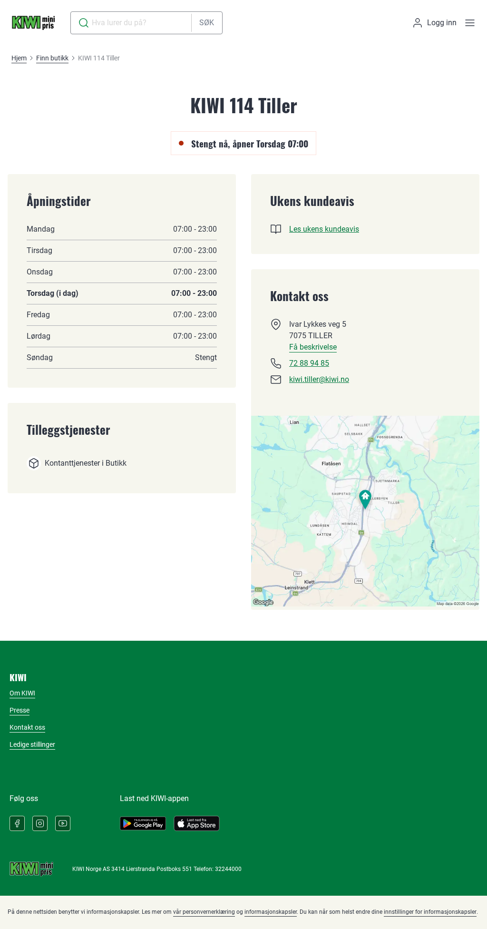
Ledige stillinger (32, 744)
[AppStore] (197, 823)
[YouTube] (62, 823)
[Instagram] (40, 823)
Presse (19, 710)
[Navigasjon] (470, 23)
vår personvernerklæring (204, 912)
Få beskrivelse (313, 347)
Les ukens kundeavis (324, 229)
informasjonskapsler (270, 912)
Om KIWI (22, 693)
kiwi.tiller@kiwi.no (319, 379)
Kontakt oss (27, 727)
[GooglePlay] (143, 823)
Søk (206, 22)
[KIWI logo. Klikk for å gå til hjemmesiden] (33, 22)
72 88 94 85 (309, 363)
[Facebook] (17, 823)
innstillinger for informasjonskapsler (430, 912)
